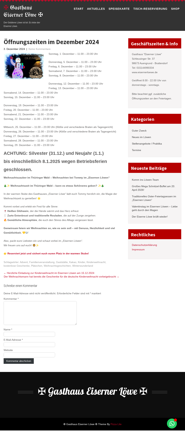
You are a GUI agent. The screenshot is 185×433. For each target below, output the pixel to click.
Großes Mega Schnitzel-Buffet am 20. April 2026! (153, 188)
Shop (175, 8)
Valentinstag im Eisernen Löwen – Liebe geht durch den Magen (155, 208)
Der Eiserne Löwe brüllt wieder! (150, 216)
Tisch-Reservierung (150, 8)
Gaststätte (62, 262)
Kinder (81, 262)
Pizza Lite (116, 424)
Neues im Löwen (141, 137)
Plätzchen (36, 265)
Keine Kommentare (40, 49)
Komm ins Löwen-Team (145, 179)
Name (8, 329)
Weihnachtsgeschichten (57, 265)
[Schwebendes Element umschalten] (172, 423)
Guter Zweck (139, 130)
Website (8, 350)
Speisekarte (119, 8)
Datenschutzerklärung (144, 245)
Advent (24, 262)
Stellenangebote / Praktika (147, 143)
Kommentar (11, 298)
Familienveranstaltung (42, 262)
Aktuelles (96, 8)
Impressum (138, 249)
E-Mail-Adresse (13, 339)
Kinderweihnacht (96, 262)
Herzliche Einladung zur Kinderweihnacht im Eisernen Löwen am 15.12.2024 (49, 273)
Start (78, 8)
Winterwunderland (82, 265)
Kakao (72, 262)
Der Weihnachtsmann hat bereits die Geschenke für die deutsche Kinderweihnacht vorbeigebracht (61, 276)
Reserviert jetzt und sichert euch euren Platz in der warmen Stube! (48, 253)
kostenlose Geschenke (17, 265)
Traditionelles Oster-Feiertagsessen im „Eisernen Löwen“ (154, 198)
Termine (136, 150)
